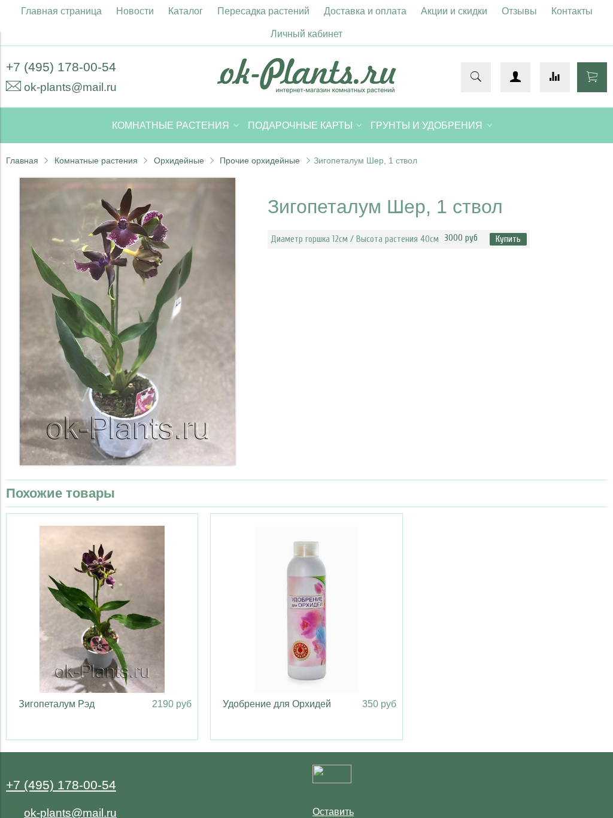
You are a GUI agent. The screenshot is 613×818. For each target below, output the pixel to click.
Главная (22, 160)
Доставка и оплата (365, 11)
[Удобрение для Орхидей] (306, 609)
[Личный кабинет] (515, 77)
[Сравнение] (555, 77)
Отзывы (519, 11)
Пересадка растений (263, 11)
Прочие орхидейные (260, 160)
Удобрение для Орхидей (277, 704)
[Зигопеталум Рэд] (102, 609)
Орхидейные (179, 160)
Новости (135, 11)
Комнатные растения (96, 160)
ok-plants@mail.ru (70, 87)
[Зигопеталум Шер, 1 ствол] (127, 462)
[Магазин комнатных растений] (306, 90)
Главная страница (61, 11)
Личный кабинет (306, 34)
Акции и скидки (454, 11)
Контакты (572, 11)
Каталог (185, 11)
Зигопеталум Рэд (57, 704)
